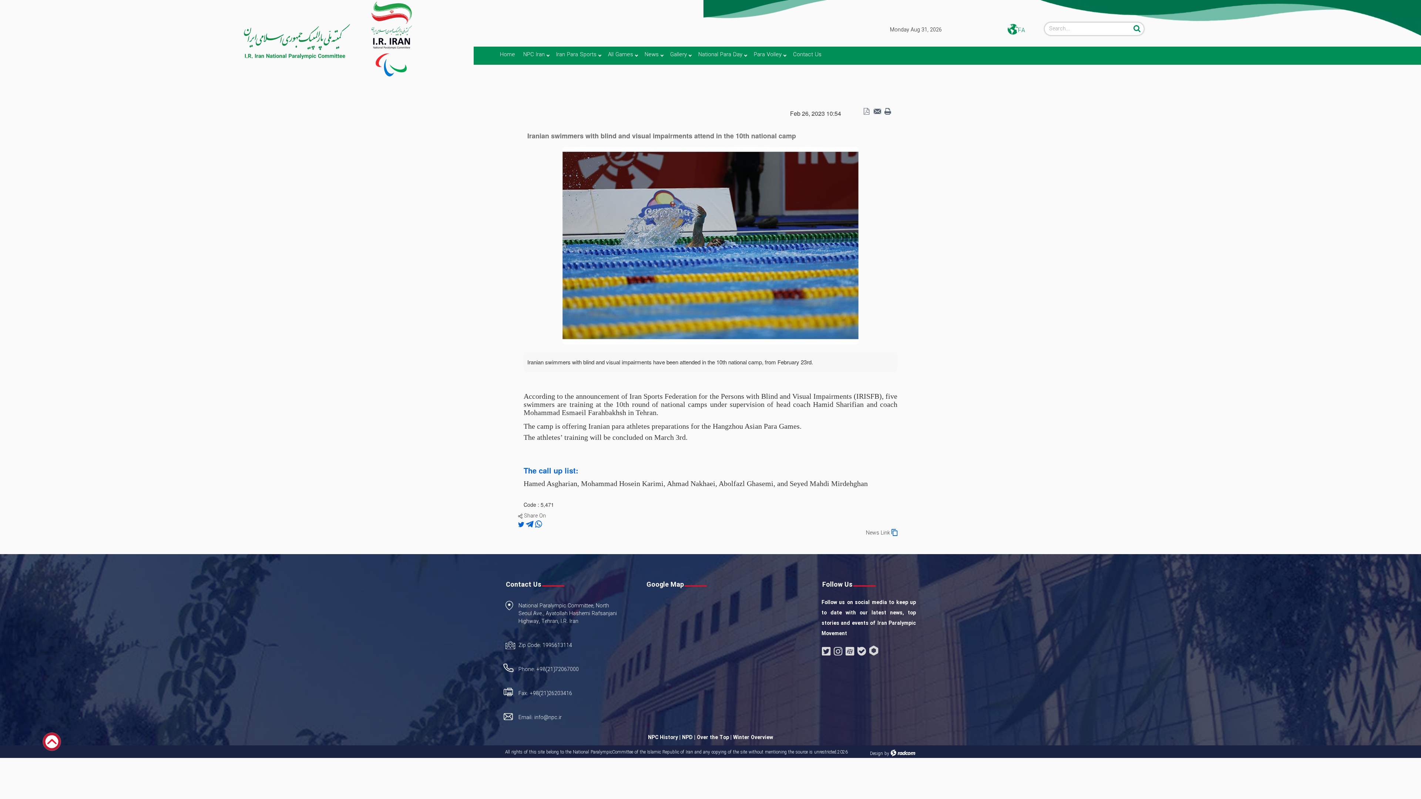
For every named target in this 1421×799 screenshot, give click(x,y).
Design (876, 753)
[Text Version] (887, 112)
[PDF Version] (866, 112)
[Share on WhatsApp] (538, 524)
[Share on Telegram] (530, 524)
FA (1021, 30)
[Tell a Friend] (877, 112)
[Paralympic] (176, 41)
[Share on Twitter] (522, 524)
